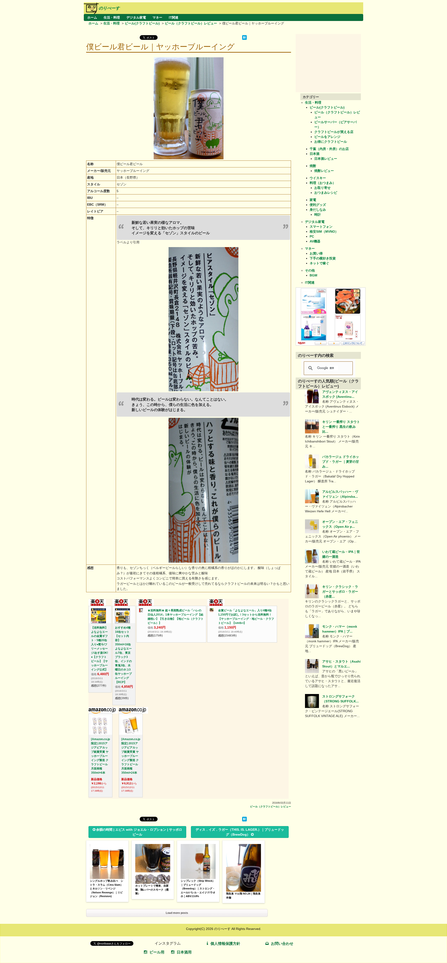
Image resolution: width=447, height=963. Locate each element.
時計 (317, 214)
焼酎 (313, 166)
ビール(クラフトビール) (142, 23)
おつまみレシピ (325, 192)
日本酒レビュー (325, 158)
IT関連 (173, 17)
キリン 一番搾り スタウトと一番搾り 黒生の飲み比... (341, 426)
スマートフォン (321, 226)
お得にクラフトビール (330, 141)
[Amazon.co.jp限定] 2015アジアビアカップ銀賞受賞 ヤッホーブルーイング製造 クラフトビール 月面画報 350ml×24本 (130, 756)
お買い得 (316, 253)
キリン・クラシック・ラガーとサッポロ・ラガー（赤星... (340, 591)
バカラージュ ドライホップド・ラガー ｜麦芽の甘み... (340, 461)
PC (312, 236)
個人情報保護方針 (225, 944)
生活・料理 (112, 17)
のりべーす (109, 8)
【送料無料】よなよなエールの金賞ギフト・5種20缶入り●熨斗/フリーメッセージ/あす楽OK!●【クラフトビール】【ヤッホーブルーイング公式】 (99, 648)
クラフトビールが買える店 (333, 132)
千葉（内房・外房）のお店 (329, 149)
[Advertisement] (331, 63)
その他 (310, 270)
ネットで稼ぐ (319, 263)
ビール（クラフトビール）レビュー (191, 23)
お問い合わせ (282, 944)
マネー (157, 17)
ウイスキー (318, 178)
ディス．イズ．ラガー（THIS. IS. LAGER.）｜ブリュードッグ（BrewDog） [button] (240, 832)
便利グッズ (318, 205)
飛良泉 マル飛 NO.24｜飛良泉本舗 (243, 895)
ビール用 (156, 952)
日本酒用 (184, 952)
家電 (313, 200)
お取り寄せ (322, 188)
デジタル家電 (136, 17)
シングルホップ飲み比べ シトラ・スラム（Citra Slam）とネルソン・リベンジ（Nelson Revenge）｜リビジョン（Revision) (106, 888)
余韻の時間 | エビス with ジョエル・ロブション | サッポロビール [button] (139, 832)
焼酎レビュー (324, 171)
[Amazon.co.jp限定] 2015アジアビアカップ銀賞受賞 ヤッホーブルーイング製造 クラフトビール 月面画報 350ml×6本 (100, 756)
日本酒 (314, 154)
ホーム (92, 17)
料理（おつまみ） (323, 183)
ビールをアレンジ (327, 137)
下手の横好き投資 (323, 258)
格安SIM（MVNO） (324, 231)
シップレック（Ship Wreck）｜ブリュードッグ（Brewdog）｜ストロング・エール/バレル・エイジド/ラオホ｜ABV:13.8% (198, 888)
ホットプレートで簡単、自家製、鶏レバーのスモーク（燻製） (152, 889)
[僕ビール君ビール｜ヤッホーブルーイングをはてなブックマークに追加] (244, 39)
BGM (313, 275)
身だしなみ (318, 209)
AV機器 (315, 241)
